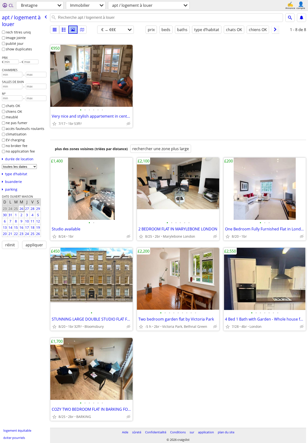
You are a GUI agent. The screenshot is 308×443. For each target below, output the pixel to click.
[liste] (54, 30)
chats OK (13, 105)
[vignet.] (63, 30)
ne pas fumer (16, 123)
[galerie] (72, 30)
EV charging (15, 140)
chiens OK (14, 111)
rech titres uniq (18, 32)
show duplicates (19, 49)
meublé (12, 117)
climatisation (16, 134)
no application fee (20, 151)
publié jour (15, 43)
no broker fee (16, 145)
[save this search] (301, 17)
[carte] (82, 30)
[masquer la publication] (128, 124)
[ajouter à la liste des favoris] (54, 124)
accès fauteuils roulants (25, 128)
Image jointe (16, 37)
